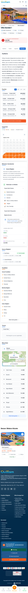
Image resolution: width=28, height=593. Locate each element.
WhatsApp (15, 549)
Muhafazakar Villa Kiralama (19, 500)
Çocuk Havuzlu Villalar (20, 510)
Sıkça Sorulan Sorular (6, 538)
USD (18, 89)
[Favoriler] (23, 2)
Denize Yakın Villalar (19, 509)
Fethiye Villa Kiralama (6, 502)
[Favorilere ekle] (23, 6)
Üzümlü (3, 506)
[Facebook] (2, 489)
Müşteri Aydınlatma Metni (7, 532)
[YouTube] (11, 489)
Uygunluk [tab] (16, 48)
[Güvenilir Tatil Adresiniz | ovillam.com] (5, 2)
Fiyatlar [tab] (10, 48)
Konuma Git (14, 553)
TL (15, 89)
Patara (3, 508)
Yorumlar (4, 526)
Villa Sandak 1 (21, 25)
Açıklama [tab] (4, 48)
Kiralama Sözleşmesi (6, 528)
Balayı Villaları (18, 498)
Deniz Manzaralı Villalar (20, 505)
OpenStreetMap (5, 362)
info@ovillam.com (9, 546)
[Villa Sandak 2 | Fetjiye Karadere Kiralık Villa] (12, 439)
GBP (24, 89)
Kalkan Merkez (5, 500)
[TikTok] (14, 489)
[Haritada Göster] (14, 358)
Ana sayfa (3, 25)
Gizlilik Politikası (5, 534)
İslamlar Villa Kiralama (7, 504)
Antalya (3, 498)
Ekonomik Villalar (19, 514)
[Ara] (20, 2)
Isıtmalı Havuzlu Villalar (20, 507)
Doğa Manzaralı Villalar (20, 512)
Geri (4, 5)
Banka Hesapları (5, 530)
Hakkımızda (4, 522)
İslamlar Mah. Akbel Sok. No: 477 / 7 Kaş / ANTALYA (12, 485)
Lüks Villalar (18, 503)
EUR (21, 89)
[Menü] (26, 2)
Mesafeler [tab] (23, 48)
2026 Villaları (18, 516)
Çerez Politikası (5, 536)
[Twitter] (8, 489)
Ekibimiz (4, 524)
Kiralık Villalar (11, 25)
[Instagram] (5, 489)
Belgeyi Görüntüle (8, 41)
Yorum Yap (6, 329)
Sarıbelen (4, 510)
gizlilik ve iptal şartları (12, 220)
